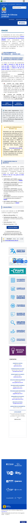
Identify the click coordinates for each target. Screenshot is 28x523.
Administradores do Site (21, 19)
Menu (22, 23)
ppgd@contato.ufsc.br (17, 388)
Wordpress (4, 511)
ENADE (4, 30)
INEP (5, 64)
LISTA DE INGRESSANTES (18, 103)
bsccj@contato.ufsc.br (17, 403)
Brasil (4, 1)
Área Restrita (12, 19)
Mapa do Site (19, 4)
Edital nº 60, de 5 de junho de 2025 (13, 174)
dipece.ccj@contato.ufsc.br (17, 399)
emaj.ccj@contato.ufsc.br (17, 382)
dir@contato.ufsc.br (17, 377)
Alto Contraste (11, 4)
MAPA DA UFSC (17, 419)
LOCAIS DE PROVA (12, 227)
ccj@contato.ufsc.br (17, 365)
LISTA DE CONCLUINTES (7, 103)
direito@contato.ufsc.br (18, 371)
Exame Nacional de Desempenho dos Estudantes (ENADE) (12, 38)
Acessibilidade (4, 4)
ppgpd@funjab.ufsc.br (17, 393)
